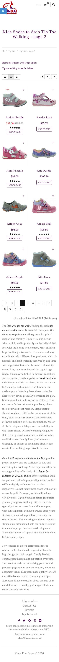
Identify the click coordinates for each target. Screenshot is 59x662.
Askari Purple (14, 276)
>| (21, 309)
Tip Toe (12, 51)
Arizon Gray (14, 223)
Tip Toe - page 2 (27, 51)
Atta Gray (44, 276)
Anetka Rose (44, 117)
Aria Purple (44, 170)
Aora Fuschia (15, 170)
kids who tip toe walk (18, 325)
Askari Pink (44, 223)
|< (5, 303)
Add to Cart (15, 132)
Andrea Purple (15, 117)
